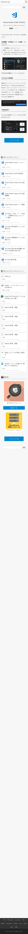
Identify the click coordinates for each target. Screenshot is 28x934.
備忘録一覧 (14, 408)
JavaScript (18, 919)
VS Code (16, 28)
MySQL (3, 923)
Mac (12, 927)
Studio (25, 923)
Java (20, 923)
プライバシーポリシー (9, 931)
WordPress (9, 923)
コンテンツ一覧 (14, 140)
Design (16, 923)
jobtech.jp (5, 2)
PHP (23, 919)
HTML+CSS (10, 919)
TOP (4, 919)
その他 (11, 28)
